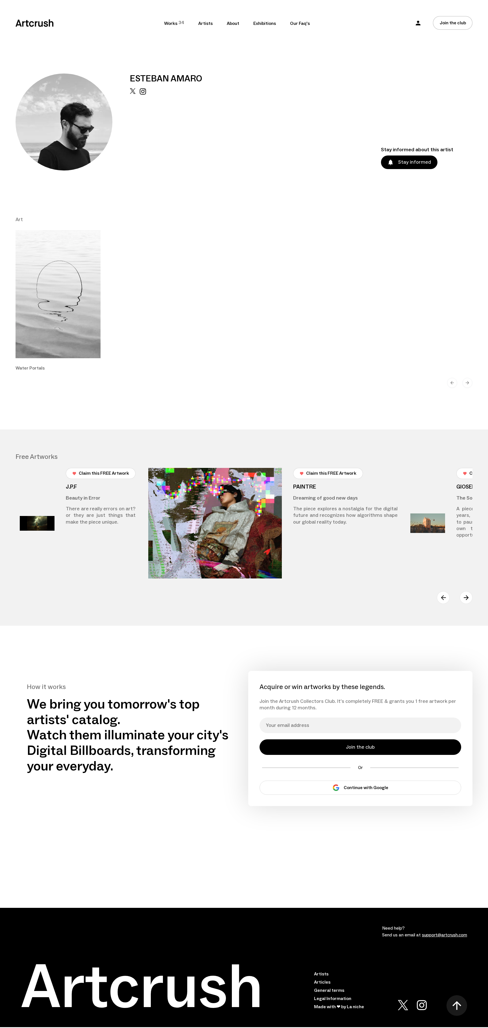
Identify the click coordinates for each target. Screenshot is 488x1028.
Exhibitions (264, 23)
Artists (205, 23)
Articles (322, 982)
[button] (418, 23)
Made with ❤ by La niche (339, 1007)
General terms (329, 990)
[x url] (133, 129)
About (233, 23)
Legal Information (332, 998)
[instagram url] (143, 129)
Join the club (453, 23)
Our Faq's (300, 23)
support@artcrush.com (444, 935)
